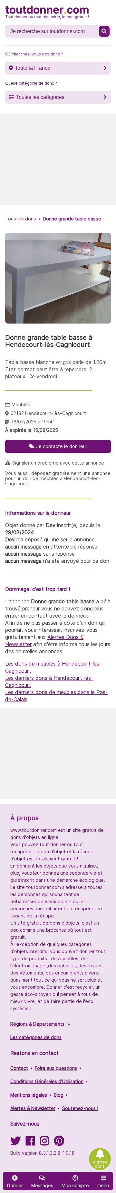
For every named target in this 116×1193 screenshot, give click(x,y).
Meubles (21, 404)
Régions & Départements (37, 1024)
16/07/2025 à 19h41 (33, 421)
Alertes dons (100, 1164)
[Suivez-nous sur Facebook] (30, 1143)
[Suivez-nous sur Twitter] (15, 1143)
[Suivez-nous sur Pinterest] (59, 1143)
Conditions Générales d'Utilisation (46, 1081)
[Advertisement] (58, 159)
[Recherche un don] (104, 31)
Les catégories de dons (36, 1037)
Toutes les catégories (40, 97)
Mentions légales (28, 1095)
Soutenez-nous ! (80, 1108)
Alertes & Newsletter (32, 1108)
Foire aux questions (56, 1068)
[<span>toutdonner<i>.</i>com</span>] (47, 12)
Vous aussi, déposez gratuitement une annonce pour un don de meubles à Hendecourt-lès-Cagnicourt (58, 478)
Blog (58, 1095)
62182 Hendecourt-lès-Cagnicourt (48, 413)
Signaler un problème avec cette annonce (58, 463)
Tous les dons (20, 218)
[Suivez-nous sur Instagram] (44, 1143)
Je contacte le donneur (61, 446)
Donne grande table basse (72, 218)
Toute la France (32, 68)
